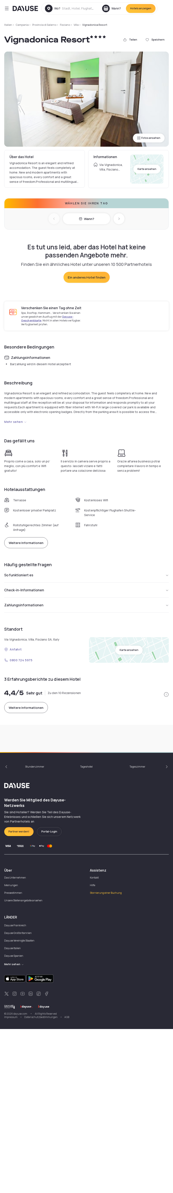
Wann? (89, 219)
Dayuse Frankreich (15, 925)
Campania (22, 25)
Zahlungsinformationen (23, 605)
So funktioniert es (18, 575)
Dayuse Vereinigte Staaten (19, 940)
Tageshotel (86, 766)
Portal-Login (49, 831)
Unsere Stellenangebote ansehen (23, 900)
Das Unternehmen (15, 877)
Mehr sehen (13, 422)
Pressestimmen (13, 893)
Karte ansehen (147, 169)
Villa (76, 25)
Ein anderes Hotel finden (86, 277)
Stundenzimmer (34, 766)
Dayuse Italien (12, 948)
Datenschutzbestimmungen (41, 1017)
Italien (8, 25)
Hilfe (92, 885)
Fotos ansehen (150, 138)
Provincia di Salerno (44, 25)
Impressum (11, 1017)
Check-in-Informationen (24, 590)
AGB (66, 1017)
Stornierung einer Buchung (106, 893)
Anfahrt (16, 649)
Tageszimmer (137, 766)
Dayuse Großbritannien (18, 933)
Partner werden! (18, 831)
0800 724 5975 (21, 660)
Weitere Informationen (26, 543)
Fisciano (65, 25)
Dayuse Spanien (13, 956)
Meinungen (11, 885)
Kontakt (94, 877)
